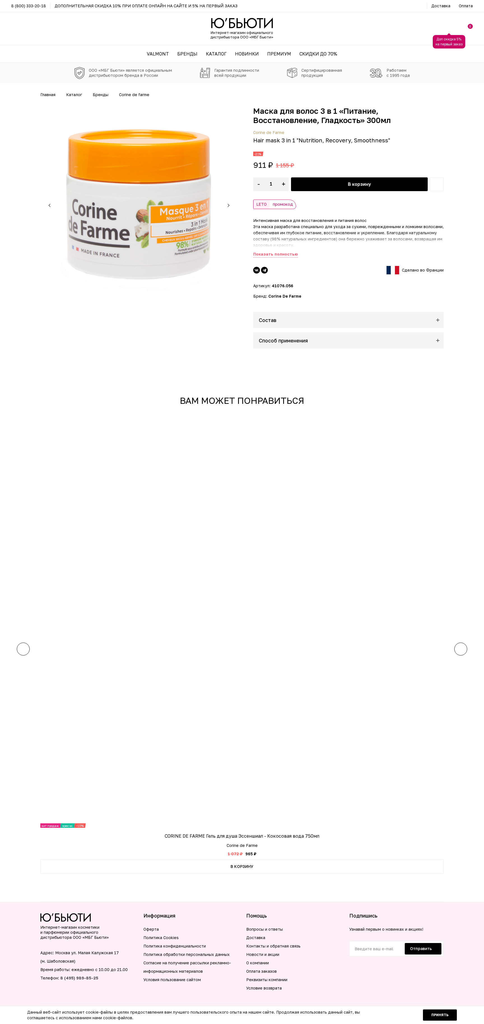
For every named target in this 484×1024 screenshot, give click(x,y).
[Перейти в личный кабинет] (449, 28)
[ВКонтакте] (256, 270)
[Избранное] (437, 184)
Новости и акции (262, 954)
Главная (47, 94)
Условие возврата (264, 988)
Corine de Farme (134, 94)
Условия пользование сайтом (172, 979)
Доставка (440, 5)
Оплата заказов (261, 971)
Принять (439, 1015)
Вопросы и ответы (264, 929)
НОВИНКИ (247, 54)
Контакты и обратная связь (273, 946)
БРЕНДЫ (187, 54)
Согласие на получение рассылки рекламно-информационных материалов (187, 967)
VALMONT (158, 54)
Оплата (466, 5)
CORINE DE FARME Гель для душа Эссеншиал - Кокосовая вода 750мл (242, 836)
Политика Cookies (161, 937)
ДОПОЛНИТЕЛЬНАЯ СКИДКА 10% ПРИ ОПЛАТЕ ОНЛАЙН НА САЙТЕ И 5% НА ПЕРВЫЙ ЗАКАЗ (146, 5)
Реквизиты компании (266, 979)
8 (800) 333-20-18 (28, 5)
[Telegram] (264, 270)
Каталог (74, 94)
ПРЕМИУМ (279, 54)
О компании (257, 962)
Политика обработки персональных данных (186, 954)
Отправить (421, 948)
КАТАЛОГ (216, 54)
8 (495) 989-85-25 (79, 978)
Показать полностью (275, 254)
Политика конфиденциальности (174, 946)
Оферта (151, 929)
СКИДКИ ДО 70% (318, 54)
